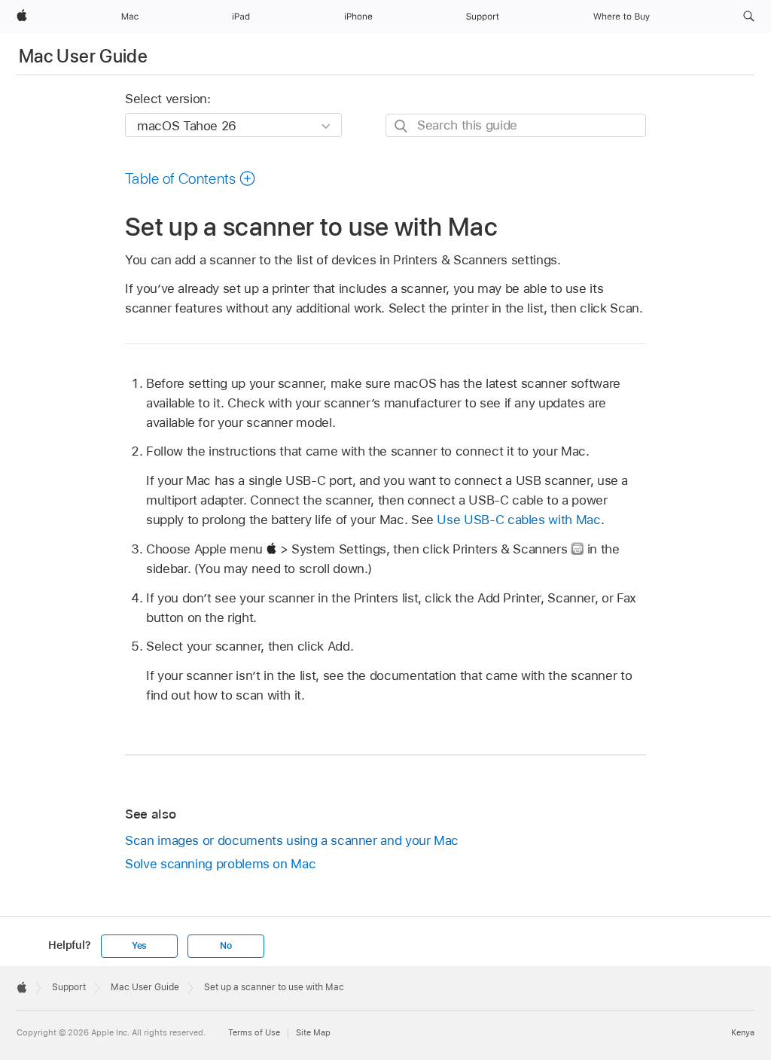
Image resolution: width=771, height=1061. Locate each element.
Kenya (742, 1032)
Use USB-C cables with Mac (518, 519)
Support (69, 987)
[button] (748, 16)
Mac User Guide (83, 56)
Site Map (313, 1032)
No (226, 946)
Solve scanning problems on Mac (220, 863)
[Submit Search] (402, 126)
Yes (139, 946)
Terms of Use (254, 1032)
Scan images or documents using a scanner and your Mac (292, 840)
